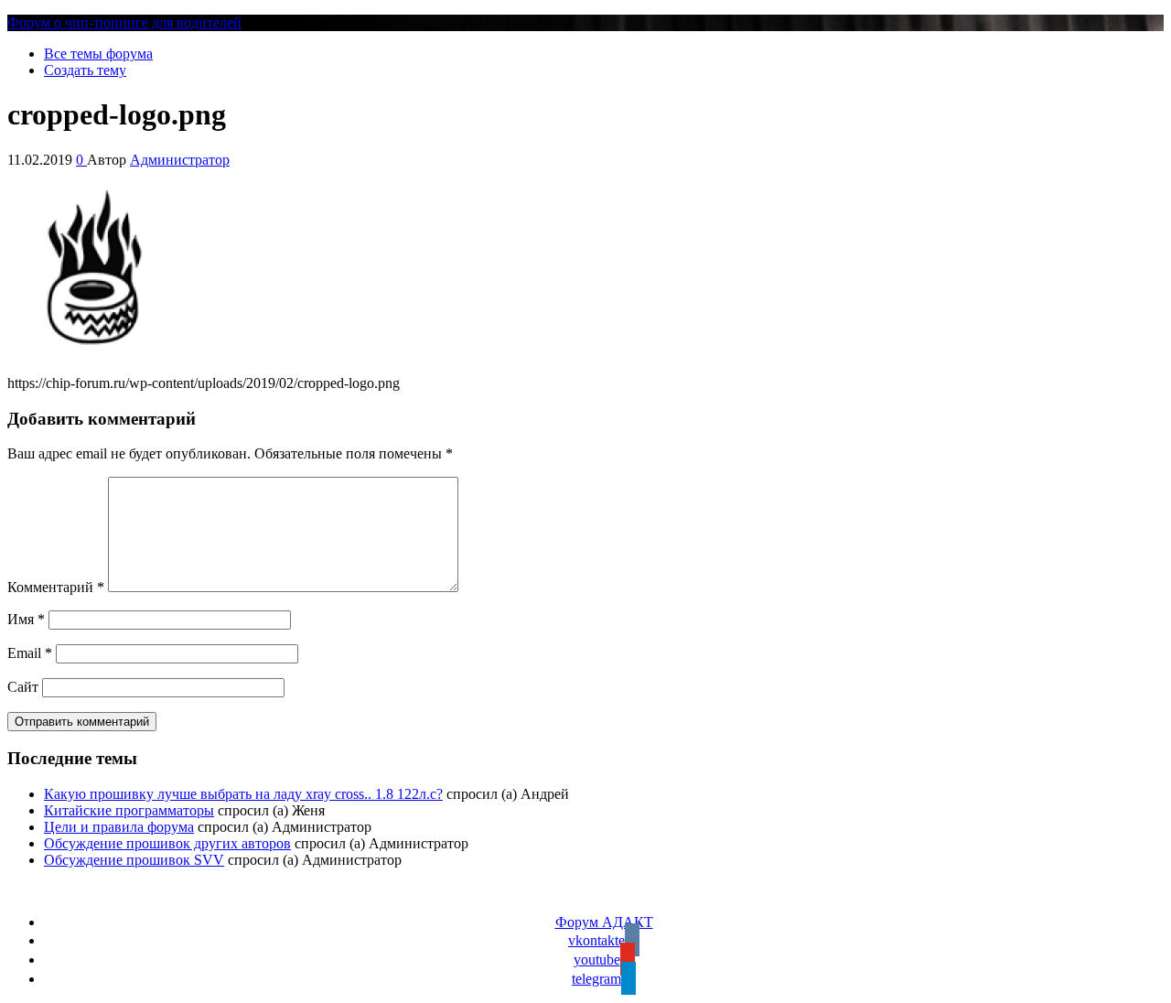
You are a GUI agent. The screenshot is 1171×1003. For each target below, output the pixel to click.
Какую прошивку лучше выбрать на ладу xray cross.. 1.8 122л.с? (243, 794)
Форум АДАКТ (604, 922)
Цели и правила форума (119, 827)
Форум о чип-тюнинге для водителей (124, 22)
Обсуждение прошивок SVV (134, 860)
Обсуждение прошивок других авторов (167, 843)
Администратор (180, 159)
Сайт (22, 687)
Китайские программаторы (129, 810)
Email (29, 653)
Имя (26, 619)
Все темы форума (98, 53)
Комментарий (55, 587)
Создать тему (85, 70)
